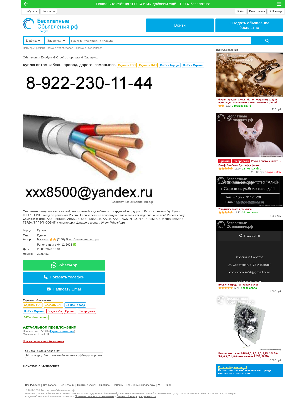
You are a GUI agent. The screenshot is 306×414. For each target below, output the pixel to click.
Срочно (70, 311)
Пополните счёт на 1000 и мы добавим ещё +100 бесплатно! (153, 4)
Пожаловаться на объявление (43, 341)
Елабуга (29, 11)
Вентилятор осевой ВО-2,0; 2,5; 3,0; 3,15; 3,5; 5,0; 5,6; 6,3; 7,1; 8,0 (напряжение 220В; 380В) (248, 355)
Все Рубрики (32, 385)
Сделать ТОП (127, 65)
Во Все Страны (193, 65)
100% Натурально (35, 317)
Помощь (118, 385)
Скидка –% (54, 311)
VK (160, 385)
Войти (240, 11)
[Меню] (279, 4)
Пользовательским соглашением (94, 396)
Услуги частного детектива (235, 209)
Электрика (91, 57)
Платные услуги (86, 385)
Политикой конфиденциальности (136, 396)
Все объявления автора (82, 239)
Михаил (43, 239)
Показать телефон (67, 277)
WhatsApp (67, 265)
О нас (168, 385)
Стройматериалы (68, 57)
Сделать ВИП (148, 65)
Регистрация (257, 11)
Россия (47, 11)
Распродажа (87, 311)
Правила (104, 385)
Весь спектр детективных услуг (238, 284)
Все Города (50, 385)
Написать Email (67, 289)
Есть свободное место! (232, 367)
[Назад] (26, 4)
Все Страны (67, 385)
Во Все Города (169, 65)
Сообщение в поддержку (140, 385)
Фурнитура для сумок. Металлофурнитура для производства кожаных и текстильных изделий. (248, 101)
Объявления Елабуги (37, 57)
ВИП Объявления (227, 49)
